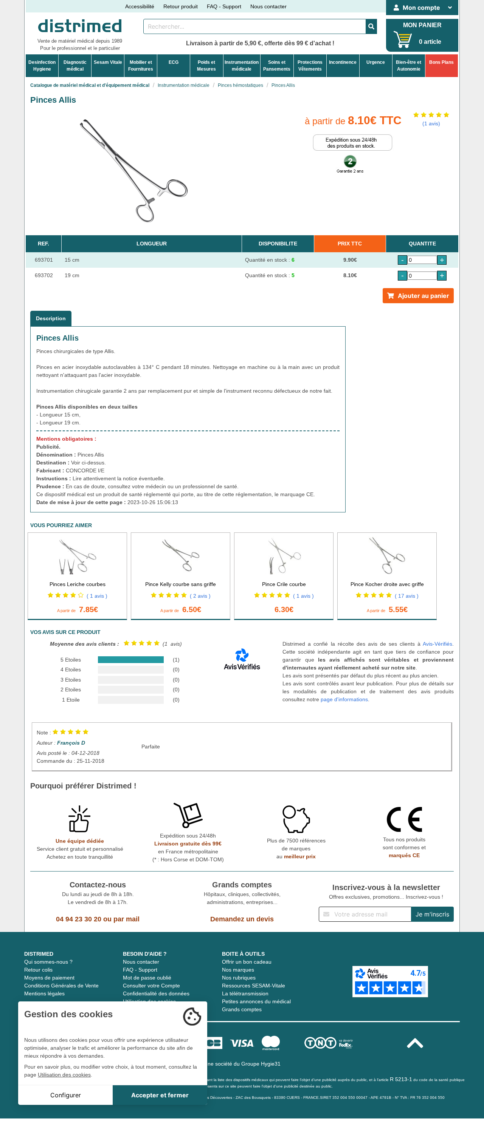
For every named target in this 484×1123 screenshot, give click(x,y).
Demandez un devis (242, 919)
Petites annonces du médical (256, 1001)
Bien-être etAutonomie (408, 66)
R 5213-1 (401, 1079)
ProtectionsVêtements (310, 66)
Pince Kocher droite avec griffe (387, 584)
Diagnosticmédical (75, 66)
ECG (173, 62)
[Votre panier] (403, 39)
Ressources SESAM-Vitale (253, 986)
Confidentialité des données (156, 993)
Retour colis (38, 970)
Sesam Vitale (108, 62)
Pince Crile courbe (284, 584)
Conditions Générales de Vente (61, 986)
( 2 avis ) (200, 596)
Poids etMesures (206, 66)
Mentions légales (44, 993)
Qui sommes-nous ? (48, 962)
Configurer (65, 1095)
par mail (126, 919)
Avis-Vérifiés (437, 644)
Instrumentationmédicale (242, 66)
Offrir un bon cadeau (246, 962)
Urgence (375, 62)
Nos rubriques (239, 978)
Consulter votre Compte (151, 986)
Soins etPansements (276, 66)
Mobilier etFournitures (140, 66)
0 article (430, 42)
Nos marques (238, 970)
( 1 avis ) (97, 596)
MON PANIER (422, 25)
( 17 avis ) (407, 596)
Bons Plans (441, 62)
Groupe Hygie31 (261, 1064)
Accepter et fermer (160, 1095)
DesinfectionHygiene (42, 66)
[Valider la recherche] (371, 26)
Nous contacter (268, 6)
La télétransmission (245, 993)
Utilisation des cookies (64, 1075)
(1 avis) (431, 123)
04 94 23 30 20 (78, 919)
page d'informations (344, 699)
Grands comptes (242, 1009)
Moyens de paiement (49, 978)
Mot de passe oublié (147, 978)
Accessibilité (139, 6)
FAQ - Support (224, 6)
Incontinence (343, 62)
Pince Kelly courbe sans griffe (180, 584)
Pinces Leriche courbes (77, 584)
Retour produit (180, 6)
